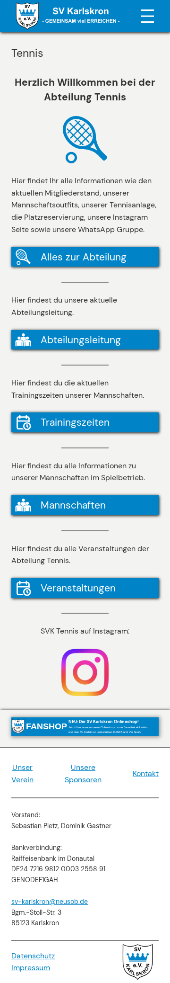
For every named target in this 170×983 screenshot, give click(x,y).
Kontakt (146, 773)
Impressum (30, 968)
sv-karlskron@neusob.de (49, 901)
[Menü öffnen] (147, 16)
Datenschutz (33, 956)
